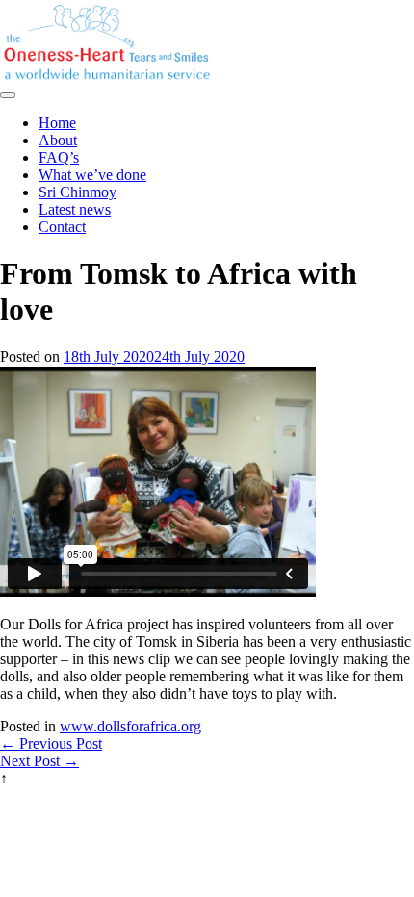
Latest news (75, 209)
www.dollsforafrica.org (130, 726)
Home (57, 123)
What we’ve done (92, 175)
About (58, 140)
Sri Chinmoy (77, 192)
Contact (62, 226)
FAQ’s (59, 157)
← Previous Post (51, 743)
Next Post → (39, 761)
